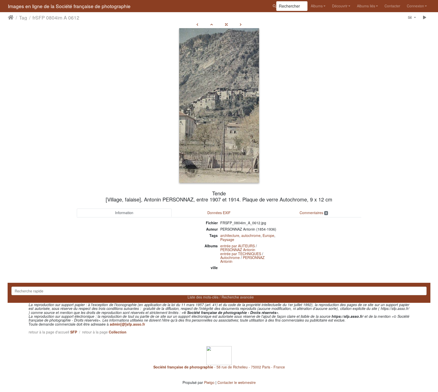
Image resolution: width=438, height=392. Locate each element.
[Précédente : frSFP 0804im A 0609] (197, 24)
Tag (23, 17)
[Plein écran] (226, 24)
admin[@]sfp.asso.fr (127, 324)
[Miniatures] (211, 24)
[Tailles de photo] (411, 17)
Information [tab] (124, 212)
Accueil (11, 17)
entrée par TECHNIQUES (240, 253)
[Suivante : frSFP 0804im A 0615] (241, 24)
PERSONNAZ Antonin (237, 249)
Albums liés (366, 5)
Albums (317, 5)
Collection (117, 331)
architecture (229, 235)
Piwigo (209, 382)
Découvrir (340, 5)
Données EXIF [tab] (219, 212)
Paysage (227, 239)
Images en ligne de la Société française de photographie (69, 6)
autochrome (251, 235)
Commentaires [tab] (313, 212)
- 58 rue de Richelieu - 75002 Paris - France (219, 366)
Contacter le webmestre (236, 382)
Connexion (415, 5)
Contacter (392, 5)
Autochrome (230, 257)
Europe (268, 235)
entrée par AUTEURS (237, 245)
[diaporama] (424, 17)
